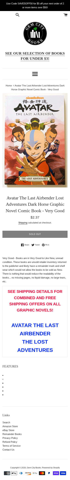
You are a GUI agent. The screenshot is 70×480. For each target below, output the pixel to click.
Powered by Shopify (51, 468)
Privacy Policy (10, 438)
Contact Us (8, 449)
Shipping (22, 222)
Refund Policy (9, 441)
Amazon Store (10, 426)
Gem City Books (34, 468)
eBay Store (8, 430)
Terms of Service (11, 445)
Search (6, 422)
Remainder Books (12, 434)
